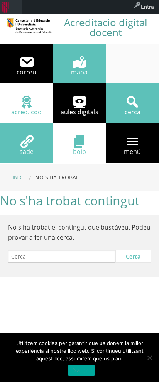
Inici (18, 177)
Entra (147, 6)
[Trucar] (132, 63)
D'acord (81, 370)
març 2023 (39, 317)
